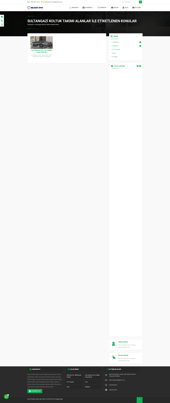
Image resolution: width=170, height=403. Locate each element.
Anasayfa (30, 24)
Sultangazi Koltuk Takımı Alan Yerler (41, 51)
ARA (140, 2)
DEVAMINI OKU (36, 391)
